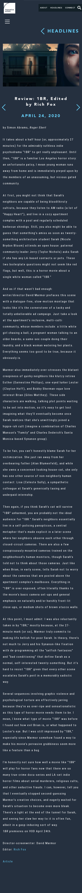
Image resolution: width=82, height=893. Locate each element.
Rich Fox (20, 849)
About (43, 8)
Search (79, 8)
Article (8, 861)
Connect (70, 8)
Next (77, 105)
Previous (4, 106)
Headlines (56, 8)
